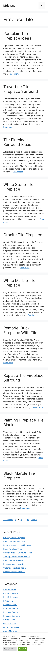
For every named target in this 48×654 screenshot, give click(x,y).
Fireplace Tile (9, 620)
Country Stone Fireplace (14, 538)
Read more (14, 74)
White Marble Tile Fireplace (19, 282)
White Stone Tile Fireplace (18, 186)
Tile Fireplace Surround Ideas (17, 142)
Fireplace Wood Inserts (13, 564)
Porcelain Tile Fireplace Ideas (17, 35)
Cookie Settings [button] (9, 649)
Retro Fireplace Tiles (12, 549)
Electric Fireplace (11, 597)
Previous (8, 520)
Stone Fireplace (10, 631)
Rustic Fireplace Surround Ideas (17, 553)
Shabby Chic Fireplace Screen (16, 556)
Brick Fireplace (9, 589)
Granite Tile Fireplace (22, 234)
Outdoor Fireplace (11, 627)
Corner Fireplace (10, 593)
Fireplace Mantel (10, 608)
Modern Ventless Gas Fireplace (17, 545)
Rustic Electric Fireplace (14, 572)
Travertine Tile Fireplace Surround (20, 89)
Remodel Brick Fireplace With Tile (20, 330)
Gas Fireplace (9, 623)
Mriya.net (10, 5)
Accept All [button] (22, 649)
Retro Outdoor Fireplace (14, 541)
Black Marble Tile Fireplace (19, 475)
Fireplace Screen (10, 612)
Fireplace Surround (11, 616)
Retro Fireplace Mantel (13, 560)
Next (34, 520)
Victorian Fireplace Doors (14, 568)
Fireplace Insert (10, 605)
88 (28, 520)
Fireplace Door (9, 601)
